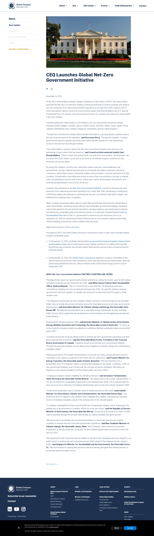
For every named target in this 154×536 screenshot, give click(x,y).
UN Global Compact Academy (108, 508)
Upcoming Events (130, 491)
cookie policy (53, 527)
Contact (12, 500)
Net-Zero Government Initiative (87, 188)
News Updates (128, 517)
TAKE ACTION (104, 487)
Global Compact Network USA (59, 492)
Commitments (103, 500)
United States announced (83, 258)
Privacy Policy (12, 516)
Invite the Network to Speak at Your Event (134, 503)
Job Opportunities (55, 507)
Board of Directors (55, 501)
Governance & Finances (57, 499)
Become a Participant (82, 497)
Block (117, 528)
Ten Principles (54, 516)
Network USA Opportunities (109, 491)
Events (104, 5)
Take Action (88, 5)
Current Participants (56, 504)
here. (77, 227)
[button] (63, 6)
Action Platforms (104, 505)
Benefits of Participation (83, 491)
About (62, 5)
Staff (51, 496)
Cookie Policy (22, 516)
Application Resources (82, 500)
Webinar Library (129, 497)
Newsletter (127, 519)
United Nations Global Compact (58, 513)
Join (74, 5)
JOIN (76, 487)
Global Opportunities (106, 497)
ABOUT (52, 487)
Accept (130, 528)
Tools (101, 510)
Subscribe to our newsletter (22, 495)
